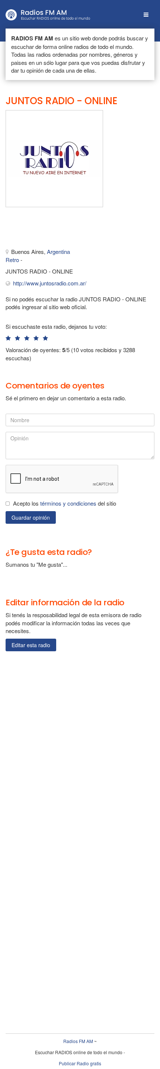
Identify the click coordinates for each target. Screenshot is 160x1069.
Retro (12, 260)
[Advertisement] (43, 229)
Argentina (58, 251)
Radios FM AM (78, 1041)
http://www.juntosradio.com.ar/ (49, 283)
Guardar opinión (31, 517)
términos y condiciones (68, 503)
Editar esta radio (31, 645)
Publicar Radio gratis (80, 1063)
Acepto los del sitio (64, 503)
